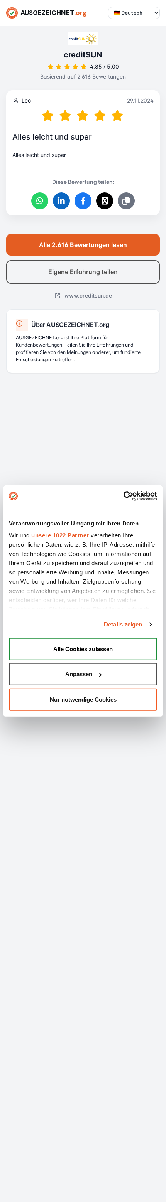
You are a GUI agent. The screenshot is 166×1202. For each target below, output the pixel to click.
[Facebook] (83, 200)
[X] (104, 200)
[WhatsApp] (39, 200)
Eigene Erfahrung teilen (83, 272)
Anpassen (78, 674)
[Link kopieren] (126, 200)
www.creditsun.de (87, 295)
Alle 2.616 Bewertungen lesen (83, 245)
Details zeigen (123, 624)
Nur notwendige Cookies (83, 699)
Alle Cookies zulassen (83, 648)
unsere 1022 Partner (60, 535)
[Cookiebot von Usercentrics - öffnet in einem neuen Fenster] (123, 496)
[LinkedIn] (61, 200)
